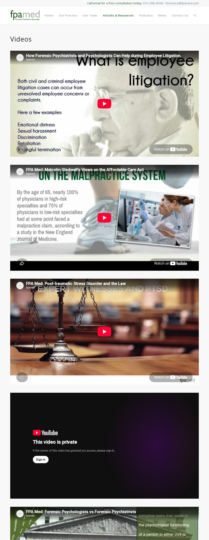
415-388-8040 (153, 3)
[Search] (195, 15)
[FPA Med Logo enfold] (25, 15)
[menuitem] (49, 15)
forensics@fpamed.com (182, 3)
